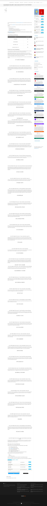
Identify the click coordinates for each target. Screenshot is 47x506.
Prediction (42, 16)
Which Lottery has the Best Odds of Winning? (38, 64)
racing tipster (13, 24)
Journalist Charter (13, 503)
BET (29, 464)
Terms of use (31, 503)
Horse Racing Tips (26, 2)
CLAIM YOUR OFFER (39, 97)
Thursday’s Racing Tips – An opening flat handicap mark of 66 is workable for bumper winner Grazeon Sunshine (40, 49)
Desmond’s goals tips (30, 2)
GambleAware (23, 503)
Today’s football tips (17, 2)
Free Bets (35, 2)
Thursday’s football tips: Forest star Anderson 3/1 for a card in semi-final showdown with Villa (40, 45)
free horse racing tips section (19, 22)
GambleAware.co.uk (36, 148)
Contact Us (19, 503)
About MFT (8, 503)
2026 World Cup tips (11, 2)
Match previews (21, 2)
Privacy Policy (27, 503)
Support (16, 503)
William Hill (12, 448)
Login (41, 2)
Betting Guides (38, 2)
